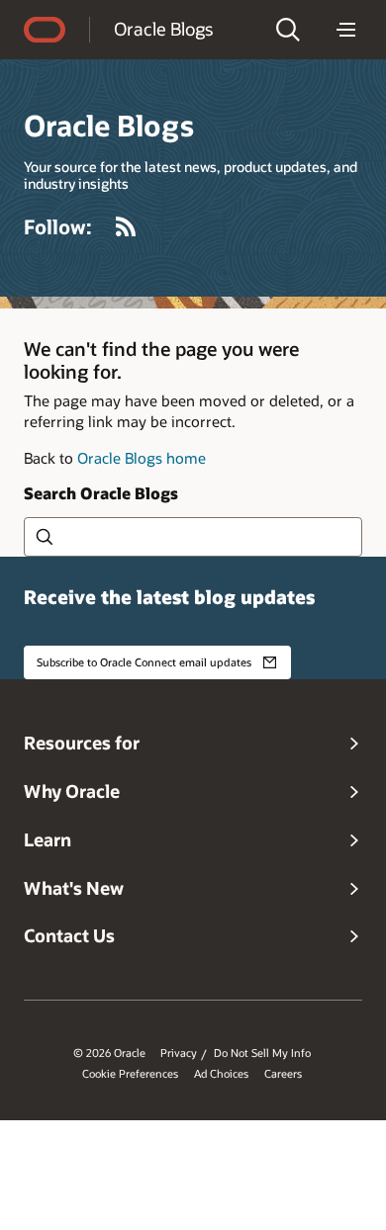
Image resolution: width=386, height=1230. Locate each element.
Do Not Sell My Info (262, 1053)
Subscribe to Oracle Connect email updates (144, 662)
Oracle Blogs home (141, 458)
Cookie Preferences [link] (130, 1074)
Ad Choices (221, 1074)
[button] (288, 30)
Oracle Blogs (163, 29)
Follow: (58, 226)
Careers (283, 1074)
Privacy (178, 1053)
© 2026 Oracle (109, 1053)
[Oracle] (44, 30)
